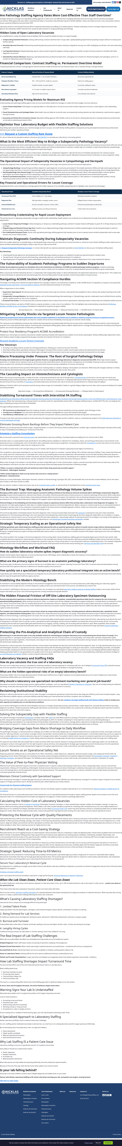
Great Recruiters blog (92, 485)
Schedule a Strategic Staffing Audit (11, 872)
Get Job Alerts (45, 1098)
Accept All (108, 1142)
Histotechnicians (80, 378)
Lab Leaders (45, 1123)
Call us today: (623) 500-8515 (102, 2)
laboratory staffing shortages (26, 893)
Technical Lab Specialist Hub (93, 543)
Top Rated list (91, 443)
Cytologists (29, 382)
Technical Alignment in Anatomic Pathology (68, 876)
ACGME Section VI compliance (18, 738)
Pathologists (29, 718)
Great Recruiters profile (47, 485)
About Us (59, 9)
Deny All (98, 1142)
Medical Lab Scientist (29, 1112)
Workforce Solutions (31, 9)
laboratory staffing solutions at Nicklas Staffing (80, 589)
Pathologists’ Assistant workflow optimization (68, 519)
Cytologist (81, 513)
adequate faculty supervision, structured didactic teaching (19, 285)
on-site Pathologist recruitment (10, 654)
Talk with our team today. (9, 1081)
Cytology (25, 1105)
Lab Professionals (47, 9)
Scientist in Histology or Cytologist (79, 684)
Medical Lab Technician (30, 1109)
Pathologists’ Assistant (101, 756)
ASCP (51, 718)
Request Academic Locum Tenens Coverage (22, 340)
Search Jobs (45, 1095)
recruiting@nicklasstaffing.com (89, 1095)
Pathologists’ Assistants (48, 1105)
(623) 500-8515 (42, 137)
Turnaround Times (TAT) (99, 665)
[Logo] (13, 9)
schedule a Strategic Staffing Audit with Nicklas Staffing (84, 700)
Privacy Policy (117, 1134)
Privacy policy (89, 1143)
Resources (70, 9)
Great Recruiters (29, 437)
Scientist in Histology (32, 804)
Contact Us (78, 9)
